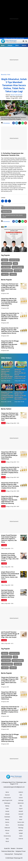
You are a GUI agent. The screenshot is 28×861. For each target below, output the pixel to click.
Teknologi (20, 827)
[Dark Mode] (23, 41)
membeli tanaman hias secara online (13, 208)
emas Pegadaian (18, 267)
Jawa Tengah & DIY (7, 800)
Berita (2, 45)
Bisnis (17, 45)
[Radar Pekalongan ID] (8, 41)
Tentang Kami (18, 854)
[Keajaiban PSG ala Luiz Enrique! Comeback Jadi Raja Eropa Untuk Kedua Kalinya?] (7, 387)
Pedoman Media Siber (7, 851)
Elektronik (7, 827)
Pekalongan (7, 803)
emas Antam (6, 267)
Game (20, 836)
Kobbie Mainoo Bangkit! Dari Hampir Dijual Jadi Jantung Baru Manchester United (20, 395)
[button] (3, 45)
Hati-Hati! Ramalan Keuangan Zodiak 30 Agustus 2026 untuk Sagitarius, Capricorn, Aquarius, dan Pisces (8, 593)
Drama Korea (7, 836)
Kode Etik (7, 848)
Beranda (3, 74)
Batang (7, 806)
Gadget (21, 833)
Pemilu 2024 (21, 822)
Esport (20, 808)
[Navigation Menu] (26, 41)
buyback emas (6, 263)
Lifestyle (10, 45)
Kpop (7, 838)
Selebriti (21, 792)
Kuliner (21, 797)
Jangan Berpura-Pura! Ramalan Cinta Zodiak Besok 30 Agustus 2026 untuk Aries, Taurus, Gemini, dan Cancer (10, 575)
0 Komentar (6, 123)
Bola (21, 806)
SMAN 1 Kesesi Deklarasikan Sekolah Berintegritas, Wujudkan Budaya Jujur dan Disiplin (7, 374)
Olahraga (20, 800)
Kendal (7, 811)
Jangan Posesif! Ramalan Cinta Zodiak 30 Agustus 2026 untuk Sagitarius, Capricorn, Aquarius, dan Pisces (9, 538)
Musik (7, 841)
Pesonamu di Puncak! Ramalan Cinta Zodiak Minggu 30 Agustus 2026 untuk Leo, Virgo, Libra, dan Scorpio (10, 557)
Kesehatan (7, 816)
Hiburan (24, 45)
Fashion (7, 822)
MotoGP (21, 811)
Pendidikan (21, 825)
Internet (21, 838)
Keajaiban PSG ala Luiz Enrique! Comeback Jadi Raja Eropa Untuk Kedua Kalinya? (7, 395)
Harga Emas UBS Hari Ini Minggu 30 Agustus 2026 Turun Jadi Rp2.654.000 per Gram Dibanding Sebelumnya (9, 302)
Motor (20, 819)
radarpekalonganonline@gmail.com (14, 787)
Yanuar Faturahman (16, 95)
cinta (15, 263)
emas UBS (18, 271)
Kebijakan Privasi (21, 851)
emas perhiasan (7, 271)
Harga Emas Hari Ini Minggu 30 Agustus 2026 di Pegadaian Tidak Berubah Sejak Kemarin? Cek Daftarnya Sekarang (10, 344)
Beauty (7, 819)
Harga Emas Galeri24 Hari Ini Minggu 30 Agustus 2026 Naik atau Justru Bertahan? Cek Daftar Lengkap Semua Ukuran (10, 316)
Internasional (7, 797)
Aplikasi (21, 830)
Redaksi (13, 848)
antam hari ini (14, 260)
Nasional (7, 795)
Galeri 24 (5, 274)
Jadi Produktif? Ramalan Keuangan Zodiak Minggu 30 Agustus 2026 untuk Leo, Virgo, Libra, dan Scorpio (10, 634)
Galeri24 (13, 274)
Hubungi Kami (9, 854)
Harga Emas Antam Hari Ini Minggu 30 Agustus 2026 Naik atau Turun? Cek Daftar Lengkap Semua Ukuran (10, 330)
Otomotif (21, 814)
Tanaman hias (6, 211)
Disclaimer (19, 848)
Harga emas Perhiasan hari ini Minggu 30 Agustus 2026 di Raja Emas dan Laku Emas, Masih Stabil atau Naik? (9, 287)
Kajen (7, 808)
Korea (7, 833)
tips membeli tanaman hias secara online (12, 216)
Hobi (8, 74)
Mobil (20, 816)
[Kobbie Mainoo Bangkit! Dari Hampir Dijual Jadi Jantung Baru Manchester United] (21, 387)
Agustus (4, 260)
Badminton (21, 803)
